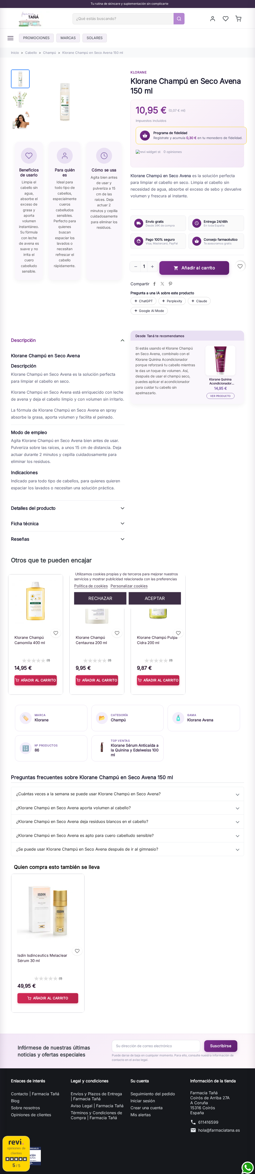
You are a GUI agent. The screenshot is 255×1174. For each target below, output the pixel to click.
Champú (118, 720)
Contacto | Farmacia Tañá (35, 1093)
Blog (15, 1100)
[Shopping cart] (238, 19)
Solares (95, 38)
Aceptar (155, 598)
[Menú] (10, 38)
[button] (136, 266)
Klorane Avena (200, 720)
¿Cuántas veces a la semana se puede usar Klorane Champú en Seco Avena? (88, 793)
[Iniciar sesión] (213, 19)
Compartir (154, 284)
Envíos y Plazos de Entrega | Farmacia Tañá (96, 1096)
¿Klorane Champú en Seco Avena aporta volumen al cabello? (73, 807)
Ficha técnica (25, 523)
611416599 (208, 1122)
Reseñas (20, 539)
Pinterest (170, 284)
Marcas (68, 38)
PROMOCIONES (36, 38)
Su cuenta (139, 1080)
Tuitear (162, 284)
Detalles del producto (33, 508)
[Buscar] (179, 18)
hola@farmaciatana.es (219, 1130)
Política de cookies (91, 586)
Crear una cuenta (146, 1107)
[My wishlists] (226, 19)
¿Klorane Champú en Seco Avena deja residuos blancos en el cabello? (82, 821)
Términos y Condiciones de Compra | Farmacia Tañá (96, 1115)
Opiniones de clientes (31, 1114)
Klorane (138, 72)
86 (37, 750)
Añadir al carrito (194, 268)
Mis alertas (140, 1114)
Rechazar (100, 598)
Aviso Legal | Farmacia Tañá (97, 1105)
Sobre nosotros (25, 1107)
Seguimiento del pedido (152, 1093)
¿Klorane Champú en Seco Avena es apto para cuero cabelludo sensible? (85, 835)
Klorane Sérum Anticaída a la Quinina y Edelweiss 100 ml (135, 750)
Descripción (23, 340)
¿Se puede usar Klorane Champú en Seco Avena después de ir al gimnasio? (87, 849)
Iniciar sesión (142, 1100)
